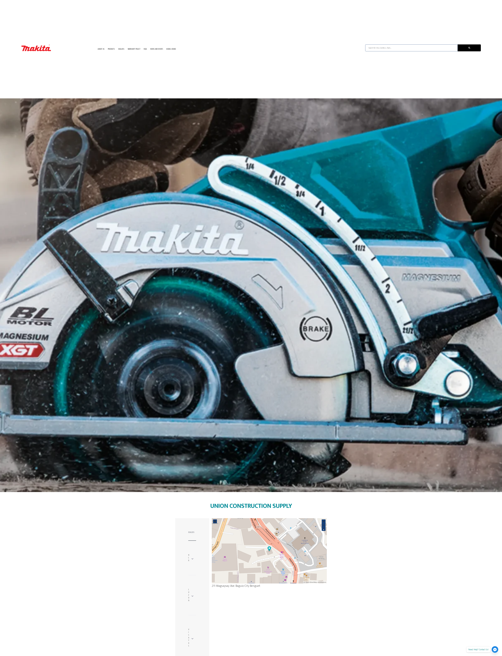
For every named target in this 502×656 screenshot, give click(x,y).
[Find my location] (215, 521)
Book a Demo (171, 49)
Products (111, 49)
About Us (101, 49)
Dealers (121, 49)
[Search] (469, 47)
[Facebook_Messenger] (495, 649)
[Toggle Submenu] (194, 558)
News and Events (156, 49)
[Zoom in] (324, 521)
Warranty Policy (134, 49)
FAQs (145, 49)
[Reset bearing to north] (324, 529)
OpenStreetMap (311, 582)
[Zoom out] (324, 525)
